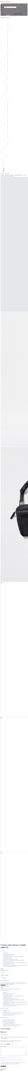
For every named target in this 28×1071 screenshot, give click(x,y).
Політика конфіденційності (9, 164)
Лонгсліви (8, 48)
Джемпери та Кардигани (11, 35)
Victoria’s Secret (9, 156)
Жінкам (5, 19)
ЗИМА (13, 27)
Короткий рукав (12, 63)
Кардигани (11, 42)
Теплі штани (11, 75)
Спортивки (11, 133)
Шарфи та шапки (10, 93)
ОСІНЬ (13, 28)
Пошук (2, 7)
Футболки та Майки (10, 50)
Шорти (7, 81)
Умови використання (8, 165)
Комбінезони (12, 68)
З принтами (11, 54)
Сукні (7, 65)
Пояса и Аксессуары (20, 982)
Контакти (5, 162)
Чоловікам (5, 96)
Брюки (10, 78)
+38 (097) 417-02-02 (8, 13)
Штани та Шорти (10, 130)
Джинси (11, 76)
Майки (10, 56)
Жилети (10, 102)
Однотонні (11, 52)
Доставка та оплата (7, 160)
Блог (4, 166)
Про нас (5, 159)
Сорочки (8, 57)
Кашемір (11, 46)
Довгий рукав (12, 71)
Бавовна (11, 59)
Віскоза (10, 61)
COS (7, 155)
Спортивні (11, 79)
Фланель (11, 64)
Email (2, 1060)
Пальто (10, 33)
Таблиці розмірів (7, 153)
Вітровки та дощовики (14, 31)
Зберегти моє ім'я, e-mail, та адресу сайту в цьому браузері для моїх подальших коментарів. (13, 1063)
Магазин (7, 175)
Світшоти (11, 39)
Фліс (10, 47)
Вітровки (11, 103)
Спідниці (8, 80)
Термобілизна (12, 85)
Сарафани (11, 69)
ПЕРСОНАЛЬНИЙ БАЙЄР (9, 152)
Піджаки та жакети (13, 29)
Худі (10, 41)
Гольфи (10, 44)
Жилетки (11, 30)
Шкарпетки (11, 90)
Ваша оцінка (3, 1044)
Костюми (11, 37)
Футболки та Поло (10, 124)
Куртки (10, 24)
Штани (7, 73)
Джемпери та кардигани (11, 107)
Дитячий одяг (6, 149)
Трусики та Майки (13, 88)
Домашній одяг (9, 82)
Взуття (7, 95)
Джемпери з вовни (13, 45)
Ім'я (2, 1057)
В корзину (3, 985)
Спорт (7, 91)
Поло (10, 128)
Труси (10, 144)
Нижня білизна (9, 84)
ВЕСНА (13, 25)
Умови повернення (7, 161)
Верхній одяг (9, 22)
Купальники (11, 87)
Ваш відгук (4, 1046)
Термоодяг (11, 142)
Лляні (10, 62)
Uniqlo (7, 154)
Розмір (2, 970)
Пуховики (11, 34)
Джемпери (11, 40)
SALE (4, 150)
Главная (2, 175)
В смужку (11, 53)
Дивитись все (9, 20)
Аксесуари (5, 148)
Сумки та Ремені (10, 92)
